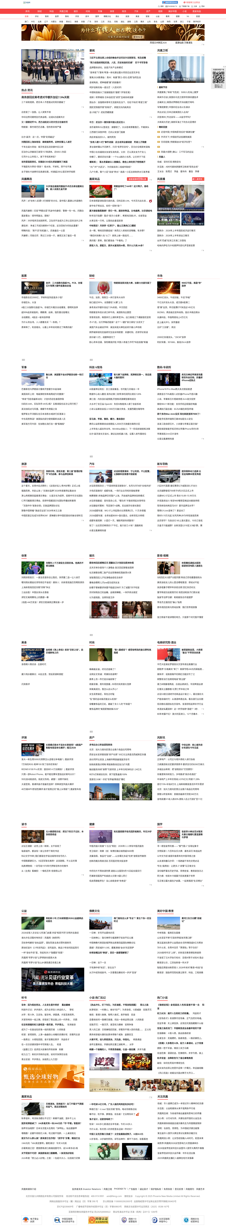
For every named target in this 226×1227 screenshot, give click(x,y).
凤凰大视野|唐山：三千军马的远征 (177, 151)
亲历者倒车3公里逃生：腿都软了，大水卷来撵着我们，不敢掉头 (119, 127)
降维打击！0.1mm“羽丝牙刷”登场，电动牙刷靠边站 (113, 1109)
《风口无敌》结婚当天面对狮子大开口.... (176, 1072)
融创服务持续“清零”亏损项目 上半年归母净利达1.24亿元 (115, 769)
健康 (178, 16)
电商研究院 (163, 642)
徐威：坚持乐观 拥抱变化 (169, 161)
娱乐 (76, 11)
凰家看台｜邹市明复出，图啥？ (36, 215)
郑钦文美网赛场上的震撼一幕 (35, 597)
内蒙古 (53, 21)
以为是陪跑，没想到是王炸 (101, 597)
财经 (40, 11)
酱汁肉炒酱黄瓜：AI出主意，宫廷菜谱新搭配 (42, 674)
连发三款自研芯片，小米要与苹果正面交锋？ (178, 423)
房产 (148, 11)
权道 (59, 1044)
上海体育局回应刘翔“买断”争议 (35, 587)
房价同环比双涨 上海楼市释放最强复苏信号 (109, 759)
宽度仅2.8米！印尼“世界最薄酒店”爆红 (107, 779)
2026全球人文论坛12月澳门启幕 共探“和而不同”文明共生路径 (50, 932)
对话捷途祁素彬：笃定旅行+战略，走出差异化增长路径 (115, 505)
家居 (147, 16)
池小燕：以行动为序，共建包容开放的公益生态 (179, 1118)
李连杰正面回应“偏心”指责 (169, 602)
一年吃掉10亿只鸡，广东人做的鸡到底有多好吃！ (112, 1104)
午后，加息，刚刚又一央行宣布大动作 (107, 297)
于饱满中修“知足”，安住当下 (102, 967)
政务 (124, 11)
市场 (159, 276)
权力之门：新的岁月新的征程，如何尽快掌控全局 (44, 1054)
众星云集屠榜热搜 (165, 438)
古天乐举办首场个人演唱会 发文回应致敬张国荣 (111, 567)
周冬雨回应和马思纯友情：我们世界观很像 (177, 607)
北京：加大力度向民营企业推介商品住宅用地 (110, 749)
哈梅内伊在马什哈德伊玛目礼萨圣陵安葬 (176, 245)
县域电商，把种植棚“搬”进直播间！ (105, 82)
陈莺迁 (169, 171)
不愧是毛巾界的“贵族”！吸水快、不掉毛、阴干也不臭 (46, 167)
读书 (87, 16)
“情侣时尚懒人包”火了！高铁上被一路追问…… (111, 235)
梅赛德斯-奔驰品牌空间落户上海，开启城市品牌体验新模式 (116, 495)
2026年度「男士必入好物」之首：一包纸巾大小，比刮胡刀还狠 (50, 1158)
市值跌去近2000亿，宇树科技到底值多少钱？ (42, 297)
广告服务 (133, 1189)
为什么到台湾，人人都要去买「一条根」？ (41, 322)
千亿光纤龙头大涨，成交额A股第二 (173, 302)
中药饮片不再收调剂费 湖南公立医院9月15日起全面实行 (115, 870)
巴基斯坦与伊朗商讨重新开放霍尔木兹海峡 (41, 389)
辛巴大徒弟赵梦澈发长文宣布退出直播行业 (177, 664)
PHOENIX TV (172, 6)
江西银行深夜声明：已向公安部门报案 (107, 132)
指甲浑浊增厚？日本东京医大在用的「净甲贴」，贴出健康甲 (49, 1128)
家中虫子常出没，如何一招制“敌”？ (106, 206)
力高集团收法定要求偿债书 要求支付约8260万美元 (180, 764)
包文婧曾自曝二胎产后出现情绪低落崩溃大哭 (110, 572)
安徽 (83, 21)
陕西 (169, 21)
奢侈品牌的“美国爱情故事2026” (104, 709)
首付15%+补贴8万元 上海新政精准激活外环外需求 (180, 784)
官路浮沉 (147, 1009)
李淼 (176, 171)
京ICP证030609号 (65, 1206)
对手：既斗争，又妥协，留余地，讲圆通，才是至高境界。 (48, 1014)
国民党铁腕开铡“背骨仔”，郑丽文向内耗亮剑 (110, 107)
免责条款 (168, 1189)
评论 (37, 16)
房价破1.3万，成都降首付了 (102, 337)
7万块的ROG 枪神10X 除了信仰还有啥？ (40, 764)
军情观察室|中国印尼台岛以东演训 (173, 107)
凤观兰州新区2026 (158, 43)
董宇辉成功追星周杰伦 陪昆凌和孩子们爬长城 (178, 592)
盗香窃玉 (129, 1034)
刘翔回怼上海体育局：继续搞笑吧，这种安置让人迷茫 (46, 141)
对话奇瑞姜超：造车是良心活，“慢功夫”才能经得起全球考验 (117, 500)
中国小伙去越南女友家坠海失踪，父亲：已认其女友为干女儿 (117, 152)
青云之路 (144, 1004)
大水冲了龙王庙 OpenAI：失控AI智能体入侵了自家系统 (115, 404)
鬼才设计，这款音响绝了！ (101, 1119)
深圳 (96, 21)
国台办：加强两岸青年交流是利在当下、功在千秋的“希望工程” (118, 102)
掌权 (71, 1009)
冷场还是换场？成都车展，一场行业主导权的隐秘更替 (114, 490)
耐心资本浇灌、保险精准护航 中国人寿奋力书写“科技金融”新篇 (118, 342)
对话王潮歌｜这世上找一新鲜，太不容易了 (41, 846)
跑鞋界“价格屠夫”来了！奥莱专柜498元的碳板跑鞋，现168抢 (180, 669)
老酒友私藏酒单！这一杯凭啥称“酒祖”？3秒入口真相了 (182, 709)
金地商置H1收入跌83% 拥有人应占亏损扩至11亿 (179, 799)
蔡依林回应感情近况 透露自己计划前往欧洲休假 (111, 562)
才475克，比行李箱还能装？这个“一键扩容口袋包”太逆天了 (117, 322)
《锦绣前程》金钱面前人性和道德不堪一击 (178, 1004)
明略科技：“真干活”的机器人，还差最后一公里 (43, 230)
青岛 (155, 21)
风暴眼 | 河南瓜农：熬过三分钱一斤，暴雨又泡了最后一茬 (48, 235)
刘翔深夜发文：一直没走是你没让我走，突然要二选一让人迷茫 (50, 577)
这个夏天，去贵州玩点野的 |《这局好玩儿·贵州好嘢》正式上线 (50, 485)
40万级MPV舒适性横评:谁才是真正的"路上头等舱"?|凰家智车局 (51, 789)
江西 (136, 21)
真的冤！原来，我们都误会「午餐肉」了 (108, 240)
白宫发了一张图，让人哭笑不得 (36, 112)
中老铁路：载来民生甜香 (168, 932)
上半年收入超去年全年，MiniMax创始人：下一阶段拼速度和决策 (119, 428)
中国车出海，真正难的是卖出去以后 (39, 81)
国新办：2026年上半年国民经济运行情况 (176, 230)
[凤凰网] (26, 3)
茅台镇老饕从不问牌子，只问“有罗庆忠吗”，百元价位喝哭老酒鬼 (119, 147)
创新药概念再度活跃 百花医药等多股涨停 (108, 861)
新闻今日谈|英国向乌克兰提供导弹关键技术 (177, 97)
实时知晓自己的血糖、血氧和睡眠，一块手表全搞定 (113, 592)
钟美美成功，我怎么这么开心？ (104, 689)
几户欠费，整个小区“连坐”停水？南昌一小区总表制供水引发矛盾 (119, 171)
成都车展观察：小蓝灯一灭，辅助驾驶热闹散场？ (112, 520)
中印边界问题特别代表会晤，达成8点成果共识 (42, 117)
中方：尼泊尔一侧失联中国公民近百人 (107, 122)
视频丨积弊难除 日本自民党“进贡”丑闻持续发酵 (111, 97)
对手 (131, 1044)
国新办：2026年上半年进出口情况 (173, 235)
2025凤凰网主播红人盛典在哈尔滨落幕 (175, 1158)
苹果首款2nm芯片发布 (167, 433)
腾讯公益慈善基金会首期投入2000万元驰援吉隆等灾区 (114, 423)
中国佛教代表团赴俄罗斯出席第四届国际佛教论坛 (112, 942)
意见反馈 (179, 1189)
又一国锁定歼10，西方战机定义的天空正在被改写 (44, 122)
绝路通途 (137, 1039)
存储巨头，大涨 (28, 302)
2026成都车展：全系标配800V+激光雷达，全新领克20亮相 (116, 515)
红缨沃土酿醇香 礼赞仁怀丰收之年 (173, 689)
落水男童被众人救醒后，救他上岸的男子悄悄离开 (122, 161)
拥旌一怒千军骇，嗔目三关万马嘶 (173, 1048)
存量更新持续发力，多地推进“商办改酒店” (176, 774)
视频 (160, 11)
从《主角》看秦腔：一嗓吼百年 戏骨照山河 (41, 870)
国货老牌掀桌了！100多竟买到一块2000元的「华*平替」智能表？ (51, 1123)
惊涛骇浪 (71, 1024)
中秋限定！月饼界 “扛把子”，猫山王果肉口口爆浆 (112, 226)
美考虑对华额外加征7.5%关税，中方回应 (108, 307)
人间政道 (61, 1029)
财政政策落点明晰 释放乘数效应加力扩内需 (109, 764)
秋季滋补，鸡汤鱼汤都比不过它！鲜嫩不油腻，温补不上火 (48, 1118)
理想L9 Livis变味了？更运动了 (171, 510)
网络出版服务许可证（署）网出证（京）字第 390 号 (74, 1201)
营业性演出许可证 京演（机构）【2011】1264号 (135, 1211)
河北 (109, 21)
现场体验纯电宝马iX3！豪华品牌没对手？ (176, 505)
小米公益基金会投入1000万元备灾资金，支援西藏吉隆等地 (116, 409)
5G (188, 16)
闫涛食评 (25, 684)
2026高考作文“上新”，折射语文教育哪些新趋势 (179, 952)
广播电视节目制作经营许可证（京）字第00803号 (99, 1206)
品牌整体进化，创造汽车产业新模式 (106, 67)
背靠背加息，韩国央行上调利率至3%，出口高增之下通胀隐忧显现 (120, 317)
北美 (39, 21)
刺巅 (61, 1049)
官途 (133, 1014)
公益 (157, 16)
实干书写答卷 (141, 62)
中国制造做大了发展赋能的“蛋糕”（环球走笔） (110, 92)
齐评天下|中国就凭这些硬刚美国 (176, 136)
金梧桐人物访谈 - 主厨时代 (33, 664)
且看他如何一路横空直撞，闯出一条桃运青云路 (111, 1019)
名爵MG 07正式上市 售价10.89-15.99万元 (176, 495)
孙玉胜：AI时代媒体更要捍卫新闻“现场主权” (178, 166)
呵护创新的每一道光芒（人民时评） (106, 87)
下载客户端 (185, 6)
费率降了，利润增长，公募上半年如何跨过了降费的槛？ (47, 327)
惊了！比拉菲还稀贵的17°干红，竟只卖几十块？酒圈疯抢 (116, 525)
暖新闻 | (93, 161)
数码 (67, 16)
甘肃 (175, 21)
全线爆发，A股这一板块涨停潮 (35, 317)
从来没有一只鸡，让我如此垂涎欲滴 (106, 221)
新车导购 (162, 464)
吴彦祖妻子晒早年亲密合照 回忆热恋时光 (176, 587)
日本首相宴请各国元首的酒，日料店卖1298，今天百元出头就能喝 (118, 201)
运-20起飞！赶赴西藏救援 (101, 112)
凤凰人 (162, 156)
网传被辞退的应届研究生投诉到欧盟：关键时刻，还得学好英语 (118, 332)
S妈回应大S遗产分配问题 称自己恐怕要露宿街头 (179, 577)
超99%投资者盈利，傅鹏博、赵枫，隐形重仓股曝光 (45, 312)
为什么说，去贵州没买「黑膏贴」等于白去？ (178, 947)
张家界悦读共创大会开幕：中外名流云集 (176, 1153)
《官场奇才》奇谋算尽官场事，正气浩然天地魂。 (180, 1018)
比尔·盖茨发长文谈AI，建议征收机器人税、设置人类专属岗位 (117, 433)
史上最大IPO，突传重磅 (168, 322)
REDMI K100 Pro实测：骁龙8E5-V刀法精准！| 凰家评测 (47, 769)
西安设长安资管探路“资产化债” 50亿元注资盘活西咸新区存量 (117, 754)
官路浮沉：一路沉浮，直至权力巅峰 (106, 1024)
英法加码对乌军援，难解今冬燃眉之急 (39, 409)
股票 (57, 16)
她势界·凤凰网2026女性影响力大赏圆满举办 (177, 1143)
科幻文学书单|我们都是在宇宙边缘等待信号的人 (44, 856)
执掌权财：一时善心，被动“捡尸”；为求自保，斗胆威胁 (115, 1009)
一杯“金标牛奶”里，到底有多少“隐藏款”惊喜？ (42, 952)
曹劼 (191, 171)
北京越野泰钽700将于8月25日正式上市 (175, 490)
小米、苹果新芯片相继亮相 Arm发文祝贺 (176, 399)
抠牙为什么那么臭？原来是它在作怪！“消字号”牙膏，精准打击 (50, 1138)
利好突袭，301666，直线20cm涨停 (174, 342)
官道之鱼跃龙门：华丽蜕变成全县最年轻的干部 (179, 1028)
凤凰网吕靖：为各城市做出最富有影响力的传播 (179, 1113)
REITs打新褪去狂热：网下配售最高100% (108, 774)
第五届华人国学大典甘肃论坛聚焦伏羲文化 (177, 1133)
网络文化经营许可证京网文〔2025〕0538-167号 (146, 1206)
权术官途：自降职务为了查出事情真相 (175, 1058)
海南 (76, 21)
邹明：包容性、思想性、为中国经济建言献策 (178, 1128)
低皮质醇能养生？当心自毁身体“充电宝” (107, 880)
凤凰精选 (26, 179)
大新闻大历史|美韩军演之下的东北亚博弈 (176, 122)
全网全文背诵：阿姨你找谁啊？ (104, 674)
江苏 (102, 21)
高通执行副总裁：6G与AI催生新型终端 (175, 409)
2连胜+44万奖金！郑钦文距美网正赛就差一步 (42, 602)
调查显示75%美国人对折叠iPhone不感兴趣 (177, 394)
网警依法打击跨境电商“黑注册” (171, 679)
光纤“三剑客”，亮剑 (166, 327)
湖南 (129, 21)
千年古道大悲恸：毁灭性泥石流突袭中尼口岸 (42, 146)
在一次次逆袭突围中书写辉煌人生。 (38, 1044)
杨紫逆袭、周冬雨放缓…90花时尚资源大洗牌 (110, 684)
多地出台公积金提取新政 (100, 744)
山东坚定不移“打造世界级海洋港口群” (174, 937)
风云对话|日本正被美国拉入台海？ (173, 112)
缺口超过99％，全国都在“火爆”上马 (106, 302)
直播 (26, 16)
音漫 (198, 16)
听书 (24, 997)
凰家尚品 (197, 11)
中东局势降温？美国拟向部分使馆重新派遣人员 (43, 418)
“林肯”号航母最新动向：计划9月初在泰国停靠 (42, 399)
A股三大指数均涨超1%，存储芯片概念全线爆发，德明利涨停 (49, 307)
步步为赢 (141, 1049)
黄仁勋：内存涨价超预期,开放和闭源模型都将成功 (112, 399)
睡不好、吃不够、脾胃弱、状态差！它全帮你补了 (112, 1114)
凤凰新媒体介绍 (28, 1189)
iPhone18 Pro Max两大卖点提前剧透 (174, 389)
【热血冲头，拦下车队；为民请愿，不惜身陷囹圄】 (113, 1004)
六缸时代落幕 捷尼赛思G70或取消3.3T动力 (177, 485)
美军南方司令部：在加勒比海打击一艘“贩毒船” (43, 423)
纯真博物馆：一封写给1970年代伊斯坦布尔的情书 (44, 865)
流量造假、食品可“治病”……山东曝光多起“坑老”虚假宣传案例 (117, 856)
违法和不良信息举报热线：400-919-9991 (85, 1196)
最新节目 (163, 87)
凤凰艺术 (200, 1189)
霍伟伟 (183, 171)
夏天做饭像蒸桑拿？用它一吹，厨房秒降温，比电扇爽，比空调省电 (120, 211)
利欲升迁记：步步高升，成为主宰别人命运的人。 (44, 1009)
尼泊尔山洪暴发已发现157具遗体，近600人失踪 (43, 151)
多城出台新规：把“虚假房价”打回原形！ (175, 769)
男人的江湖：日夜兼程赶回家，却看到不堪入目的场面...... (116, 1029)
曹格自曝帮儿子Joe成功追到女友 (104, 582)
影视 (159, 555)
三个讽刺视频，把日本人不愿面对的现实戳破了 (43, 102)
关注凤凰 (162, 1096)
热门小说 (162, 997)
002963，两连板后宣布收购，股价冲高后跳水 (178, 312)
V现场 (98, 367)
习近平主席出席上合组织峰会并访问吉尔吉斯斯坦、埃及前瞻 (117, 57)
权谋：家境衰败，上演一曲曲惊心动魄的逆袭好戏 (44, 1034)
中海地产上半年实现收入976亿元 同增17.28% (178, 779)
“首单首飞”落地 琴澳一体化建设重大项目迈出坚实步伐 (114, 72)
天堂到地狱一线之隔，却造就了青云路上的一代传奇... (46, 1019)
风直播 (161, 179)
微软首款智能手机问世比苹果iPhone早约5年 (178, 428)
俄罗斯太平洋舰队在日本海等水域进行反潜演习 (43, 413)
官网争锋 (129, 1024)
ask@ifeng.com (114, 1196)
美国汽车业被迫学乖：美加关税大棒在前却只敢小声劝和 (115, 327)
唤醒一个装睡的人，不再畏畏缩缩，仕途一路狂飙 (112, 1049)
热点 (24, 90)
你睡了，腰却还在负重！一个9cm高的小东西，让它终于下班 (117, 157)
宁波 (188, 21)
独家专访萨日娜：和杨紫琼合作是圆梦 (175, 597)
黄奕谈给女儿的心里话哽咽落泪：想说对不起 (178, 582)
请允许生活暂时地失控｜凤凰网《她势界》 (41, 937)
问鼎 (75, 1019)
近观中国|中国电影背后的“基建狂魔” (178, 132)
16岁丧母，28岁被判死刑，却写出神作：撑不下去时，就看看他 (118, 1139)
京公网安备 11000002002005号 (117, 1201)
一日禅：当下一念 (97, 962)
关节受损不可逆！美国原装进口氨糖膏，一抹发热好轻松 (47, 1153)
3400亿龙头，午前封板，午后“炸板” (174, 297)
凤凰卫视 (64, 11)
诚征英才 (144, 1189)
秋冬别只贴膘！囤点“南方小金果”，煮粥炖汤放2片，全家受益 (118, 216)
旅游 (127, 16)
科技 (52, 11)
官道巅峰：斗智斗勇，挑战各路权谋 (174, 1033)
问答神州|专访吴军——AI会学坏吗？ (174, 117)
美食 (137, 16)
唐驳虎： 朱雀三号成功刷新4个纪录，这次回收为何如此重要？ (50, 225)
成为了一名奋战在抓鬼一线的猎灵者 (38, 1029)
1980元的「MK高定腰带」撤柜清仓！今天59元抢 (44, 1143)
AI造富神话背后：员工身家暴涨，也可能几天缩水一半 (114, 389)
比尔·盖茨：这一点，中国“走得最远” (38, 136)
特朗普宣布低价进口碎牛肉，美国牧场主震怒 (110, 312)
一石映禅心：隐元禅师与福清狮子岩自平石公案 (111, 937)
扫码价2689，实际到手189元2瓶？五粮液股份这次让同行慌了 (49, 404)
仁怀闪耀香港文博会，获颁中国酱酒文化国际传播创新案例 (48, 500)
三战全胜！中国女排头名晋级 (35, 592)
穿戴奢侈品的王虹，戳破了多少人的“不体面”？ (111, 704)
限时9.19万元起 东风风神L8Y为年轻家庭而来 (178, 515)
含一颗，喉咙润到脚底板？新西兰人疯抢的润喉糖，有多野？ (117, 231)
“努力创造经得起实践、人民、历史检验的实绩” (111, 62)
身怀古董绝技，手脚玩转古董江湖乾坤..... (108, 1044)
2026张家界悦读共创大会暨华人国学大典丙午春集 (180, 1148)
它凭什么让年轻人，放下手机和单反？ (39, 157)
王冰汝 (160, 171)
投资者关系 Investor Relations (86, 1189)
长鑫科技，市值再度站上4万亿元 (172, 317)
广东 (89, 21)
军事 (100, 11)
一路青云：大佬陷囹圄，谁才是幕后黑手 (40, 1039)
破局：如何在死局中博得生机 (170, 1063)
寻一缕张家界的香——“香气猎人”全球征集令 (178, 846)
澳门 (26, 21)
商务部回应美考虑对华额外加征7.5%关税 (45, 97)
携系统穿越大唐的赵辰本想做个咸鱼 (106, 1034)
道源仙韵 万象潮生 (184, 43)
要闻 (92, 50)
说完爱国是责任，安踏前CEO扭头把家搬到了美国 (44, 161)
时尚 (88, 11)
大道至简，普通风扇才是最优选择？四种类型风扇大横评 (47, 784)
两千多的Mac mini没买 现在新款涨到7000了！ (179, 413)
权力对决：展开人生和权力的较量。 (174, 1013)
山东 (149, 21)
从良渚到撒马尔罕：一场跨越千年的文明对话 (178, 861)
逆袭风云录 (74, 1034)
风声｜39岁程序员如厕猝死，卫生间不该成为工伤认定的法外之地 (51, 220)
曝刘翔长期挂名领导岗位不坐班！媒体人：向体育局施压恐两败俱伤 (52, 582)
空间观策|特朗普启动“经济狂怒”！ (177, 141)
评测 (77, 16)
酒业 (117, 16)
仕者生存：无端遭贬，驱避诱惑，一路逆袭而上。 (180, 1038)
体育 (112, 11)
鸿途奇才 (65, 1039)
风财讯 (161, 737)
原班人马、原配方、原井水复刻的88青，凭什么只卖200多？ (117, 245)
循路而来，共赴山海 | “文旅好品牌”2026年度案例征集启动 (48, 490)
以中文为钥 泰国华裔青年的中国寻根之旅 (176, 856)
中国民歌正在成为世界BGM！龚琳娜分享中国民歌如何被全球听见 (52, 515)
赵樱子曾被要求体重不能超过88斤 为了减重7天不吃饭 (114, 587)
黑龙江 (69, 21)
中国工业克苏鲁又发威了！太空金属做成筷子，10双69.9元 (116, 1134)
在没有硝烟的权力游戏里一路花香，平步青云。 (43, 1024)
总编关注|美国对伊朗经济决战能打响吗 (175, 102)
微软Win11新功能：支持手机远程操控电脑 (177, 404)
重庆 (142, 21)
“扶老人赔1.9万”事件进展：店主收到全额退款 (110, 142)
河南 (116, 21)
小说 (184, 11)
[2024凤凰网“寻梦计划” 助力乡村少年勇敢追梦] (192, 2)
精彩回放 (163, 127)
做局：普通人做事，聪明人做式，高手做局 (109, 1014)
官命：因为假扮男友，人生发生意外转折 (40, 1004)
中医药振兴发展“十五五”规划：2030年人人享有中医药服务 (116, 846)
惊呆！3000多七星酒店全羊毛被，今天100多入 (110, 1124)
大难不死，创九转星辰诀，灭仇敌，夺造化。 (110, 1039)
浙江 (182, 21)
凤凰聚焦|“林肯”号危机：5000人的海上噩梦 (177, 92)
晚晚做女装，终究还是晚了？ (103, 669)
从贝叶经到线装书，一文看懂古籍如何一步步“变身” (113, 972)
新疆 (61, 21)
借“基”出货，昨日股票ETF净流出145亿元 (176, 307)
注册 (195, 6)
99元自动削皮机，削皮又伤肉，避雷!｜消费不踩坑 (44, 779)
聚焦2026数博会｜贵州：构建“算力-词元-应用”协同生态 (115, 77)
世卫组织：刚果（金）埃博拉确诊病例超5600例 (111, 851)
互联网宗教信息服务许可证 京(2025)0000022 (90, 1211)
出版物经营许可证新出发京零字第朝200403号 (155, 1201)
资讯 (27, 11)
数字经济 (197, 21)
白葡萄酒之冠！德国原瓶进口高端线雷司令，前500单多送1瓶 (49, 1148)
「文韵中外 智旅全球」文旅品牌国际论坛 (40, 505)
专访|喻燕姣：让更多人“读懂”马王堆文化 (176, 865)
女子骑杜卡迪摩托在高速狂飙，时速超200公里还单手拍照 (48, 171)
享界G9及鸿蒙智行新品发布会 (172, 208)
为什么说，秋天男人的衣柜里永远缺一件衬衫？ (111, 1129)
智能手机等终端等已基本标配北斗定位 (175, 418)
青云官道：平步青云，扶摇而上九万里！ (40, 1059)
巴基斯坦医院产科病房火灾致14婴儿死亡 (108, 875)
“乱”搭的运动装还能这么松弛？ (103, 699)
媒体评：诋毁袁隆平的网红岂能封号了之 (176, 674)
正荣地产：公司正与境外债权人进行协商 (176, 759)
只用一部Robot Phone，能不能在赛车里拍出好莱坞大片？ (48, 774)
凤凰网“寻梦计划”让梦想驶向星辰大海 (38, 957)
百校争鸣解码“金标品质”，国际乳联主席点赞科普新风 (46, 942)
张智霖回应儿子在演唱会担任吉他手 (106, 577)
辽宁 (46, 21)
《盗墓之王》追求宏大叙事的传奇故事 (39, 1049)
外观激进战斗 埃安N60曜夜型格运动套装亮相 (178, 500)
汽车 (136, 11)
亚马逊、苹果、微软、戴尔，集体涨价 (107, 418)
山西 (162, 21)
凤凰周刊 (190, 1189)
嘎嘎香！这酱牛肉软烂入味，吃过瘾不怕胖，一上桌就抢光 (48, 1133)
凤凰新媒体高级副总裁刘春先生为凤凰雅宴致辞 (179, 1123)
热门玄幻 (100, 997)
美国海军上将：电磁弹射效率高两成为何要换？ (43, 394)
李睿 (197, 171)
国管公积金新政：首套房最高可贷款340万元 (177, 794)
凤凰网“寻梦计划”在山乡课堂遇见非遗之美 (41, 962)
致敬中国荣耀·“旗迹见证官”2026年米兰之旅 (41, 510)
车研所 (167, 367)
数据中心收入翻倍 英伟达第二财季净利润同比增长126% (115, 394)
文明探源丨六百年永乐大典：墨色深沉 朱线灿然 (179, 851)
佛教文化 (107, 16)
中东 (33, 21)
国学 (97, 16)
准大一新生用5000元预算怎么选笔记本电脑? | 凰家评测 (47, 759)
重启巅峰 (66, 1004)
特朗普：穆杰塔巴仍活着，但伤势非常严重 (41, 127)
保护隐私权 (156, 1189)
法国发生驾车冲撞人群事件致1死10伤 (176, 79)
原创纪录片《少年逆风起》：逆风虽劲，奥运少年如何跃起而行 (50, 947)
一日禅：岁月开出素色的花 (101, 932)
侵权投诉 (128, 1196)
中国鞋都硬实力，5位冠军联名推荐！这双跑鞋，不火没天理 (49, 861)
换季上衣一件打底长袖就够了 (103, 679)
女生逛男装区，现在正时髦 (101, 694)
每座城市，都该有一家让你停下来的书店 (40, 851)
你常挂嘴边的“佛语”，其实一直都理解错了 (109, 952)
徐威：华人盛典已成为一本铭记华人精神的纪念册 (180, 1103)
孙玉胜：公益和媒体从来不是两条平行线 (176, 1108)
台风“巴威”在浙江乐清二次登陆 (171, 240)
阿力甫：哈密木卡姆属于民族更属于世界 (176, 875)
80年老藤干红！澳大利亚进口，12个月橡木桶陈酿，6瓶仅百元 (186, 714)
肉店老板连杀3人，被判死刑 (102, 137)
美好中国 (172, 11)
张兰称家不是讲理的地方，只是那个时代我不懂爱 (180, 617)
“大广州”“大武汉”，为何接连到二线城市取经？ (110, 166)
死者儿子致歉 (140, 142)
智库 (47, 16)
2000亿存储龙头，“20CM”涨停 (171, 337)
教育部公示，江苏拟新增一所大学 (173, 962)
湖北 (122, 21)
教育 (168, 16)
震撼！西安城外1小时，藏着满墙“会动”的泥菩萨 (111, 947)
